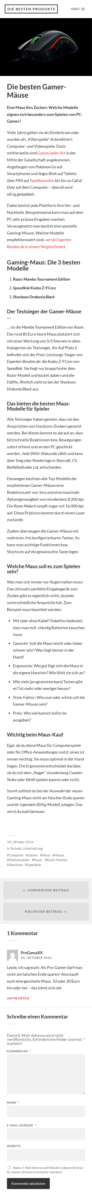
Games (33, 855)
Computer (16, 855)
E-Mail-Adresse (21, 1125)
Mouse (59, 855)
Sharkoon (16, 865)
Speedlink (34, 865)
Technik (15, 848)
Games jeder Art (51, 152)
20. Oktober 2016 (36, 958)
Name (13, 1102)
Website (14, 1146)
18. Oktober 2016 (20, 842)
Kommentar (19, 1051)
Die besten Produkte (31, 9)
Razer (38, 860)
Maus (46, 855)
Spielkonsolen (42, 180)
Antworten (18, 998)
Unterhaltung (33, 848)
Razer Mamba (57, 860)
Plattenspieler (19, 860)
